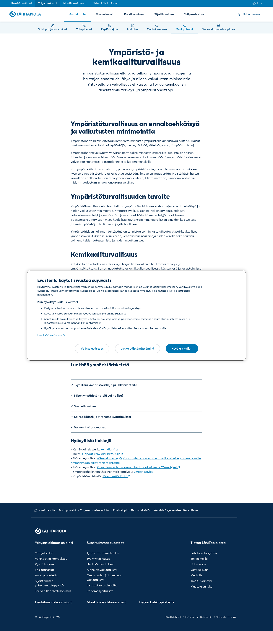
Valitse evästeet (92, 348)
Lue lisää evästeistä (51, 335)
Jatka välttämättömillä (137, 348)
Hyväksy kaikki (181, 348)
